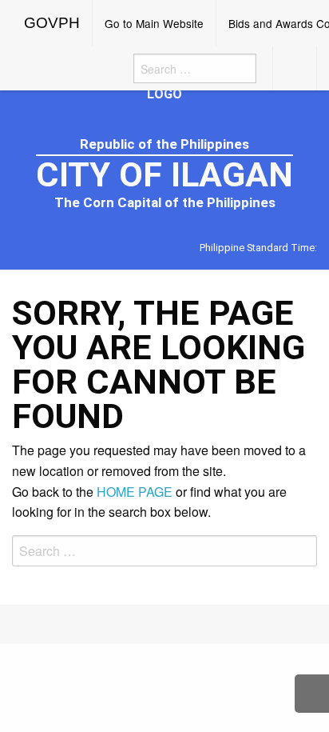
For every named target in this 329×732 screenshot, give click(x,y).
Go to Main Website (154, 23)
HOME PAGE (134, 491)
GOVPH (52, 22)
